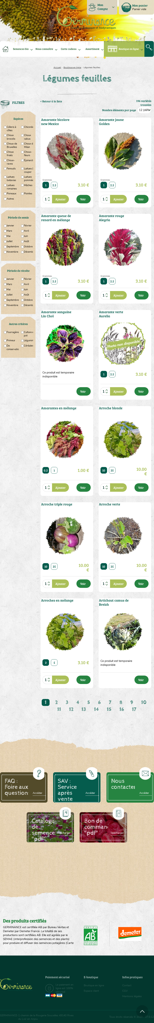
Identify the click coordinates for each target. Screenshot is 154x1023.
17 (134, 709)
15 (109, 709)
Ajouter (60, 199)
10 (103, 470)
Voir (83, 199)
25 (112, 470)
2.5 (54, 185)
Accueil (57, 67)
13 (84, 709)
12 (71, 709)
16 (121, 709)
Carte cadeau (68, 49)
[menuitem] (136, 7)
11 (59, 709)
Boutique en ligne (129, 49)
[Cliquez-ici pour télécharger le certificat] (129, 934)
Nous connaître (44, 49)
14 (96, 709)
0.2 (46, 470)
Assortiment (92, 49)
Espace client (91, 991)
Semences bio (21, 49)
